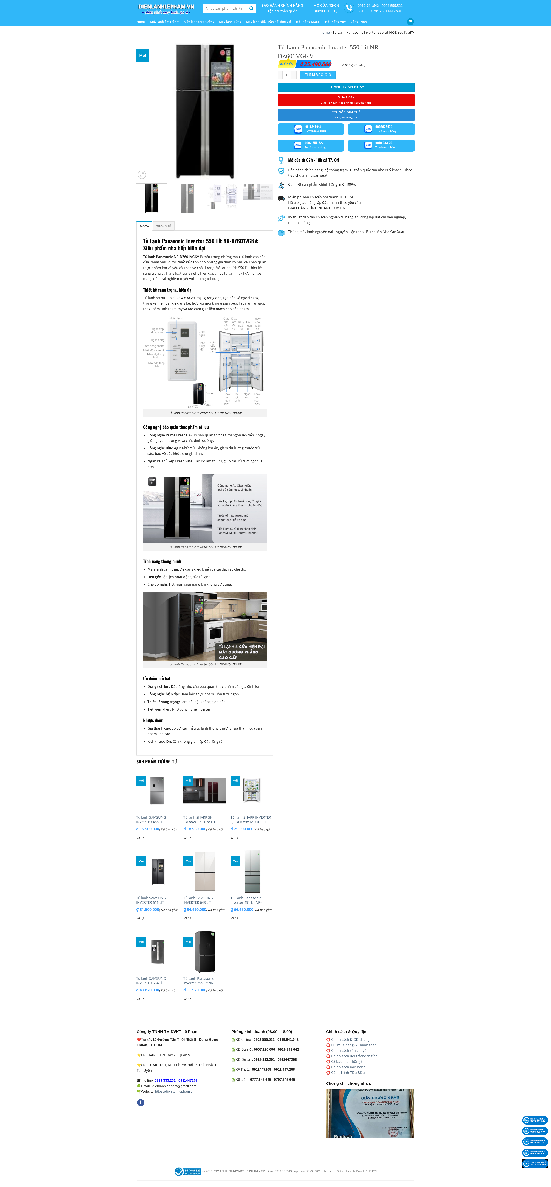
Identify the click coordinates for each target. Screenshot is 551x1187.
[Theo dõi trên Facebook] (140, 1102)
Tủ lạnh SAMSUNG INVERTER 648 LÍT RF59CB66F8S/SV (198, 902)
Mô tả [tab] (144, 226)
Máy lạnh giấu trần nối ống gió (268, 22)
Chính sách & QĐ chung (350, 1039)
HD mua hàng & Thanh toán (354, 1045)
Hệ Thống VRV (335, 22)
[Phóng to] (142, 175)
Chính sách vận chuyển (349, 1050)
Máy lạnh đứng (230, 22)
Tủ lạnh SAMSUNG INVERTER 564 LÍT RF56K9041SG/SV (151, 983)
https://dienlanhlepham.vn (174, 1091)
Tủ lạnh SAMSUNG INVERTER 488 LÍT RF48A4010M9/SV (151, 822)
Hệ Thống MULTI (308, 22)
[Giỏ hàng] (410, 21)
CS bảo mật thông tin (348, 1061)
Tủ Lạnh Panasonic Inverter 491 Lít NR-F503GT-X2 (246, 902)
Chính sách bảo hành (348, 1067)
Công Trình (359, 22)
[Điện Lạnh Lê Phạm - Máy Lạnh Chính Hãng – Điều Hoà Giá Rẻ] (167, 8)
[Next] (265, 111)
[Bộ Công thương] (187, 1171)
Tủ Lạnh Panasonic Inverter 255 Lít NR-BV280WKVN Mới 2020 (201, 983)
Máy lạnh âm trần (163, 22)
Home (141, 22)
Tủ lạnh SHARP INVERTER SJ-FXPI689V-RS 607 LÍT (251, 819)
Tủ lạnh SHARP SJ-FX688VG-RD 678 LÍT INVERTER (199, 822)
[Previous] (144, 111)
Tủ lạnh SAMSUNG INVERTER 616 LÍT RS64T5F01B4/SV (151, 902)
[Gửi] (251, 8)
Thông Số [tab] (163, 226)
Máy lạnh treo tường (199, 22)
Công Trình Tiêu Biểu (348, 1072)
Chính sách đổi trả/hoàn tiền (354, 1056)
